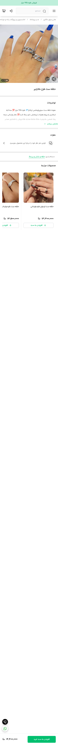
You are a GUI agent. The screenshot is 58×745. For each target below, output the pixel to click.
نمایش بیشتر (52, 123)
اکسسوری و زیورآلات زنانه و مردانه (12, 19)
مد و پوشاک (34, 19)
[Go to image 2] (4, 80)
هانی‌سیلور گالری (49, 19)
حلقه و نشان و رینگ (37, 156)
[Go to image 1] (7, 80)
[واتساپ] (5, 728)
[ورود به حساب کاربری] (11, 11)
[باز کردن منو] (53, 11)
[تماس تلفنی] (5, 722)
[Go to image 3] (2, 80)
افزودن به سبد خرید (42, 739)
